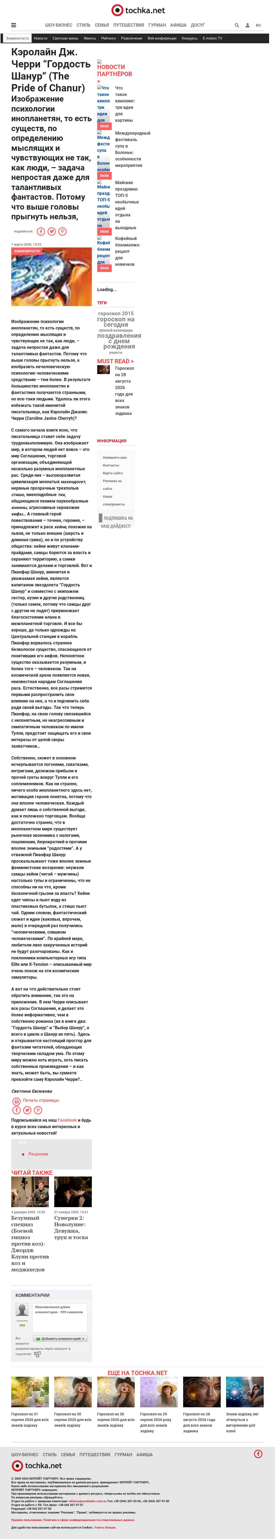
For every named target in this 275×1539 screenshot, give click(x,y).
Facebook (67, 1120)
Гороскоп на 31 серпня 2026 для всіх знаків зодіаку (30, 1419)
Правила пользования (26, 1520)
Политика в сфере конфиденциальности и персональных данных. (89, 1520)
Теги (102, 303)
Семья (102, 25)
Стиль (84, 25)
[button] (247, 25)
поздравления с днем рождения (119, 341)
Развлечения (131, 38)
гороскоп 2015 (116, 313)
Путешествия (128, 25)
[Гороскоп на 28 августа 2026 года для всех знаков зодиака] (103, 369)
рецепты (115, 352)
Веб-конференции (162, 38)
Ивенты (90, 38)
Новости (40, 38)
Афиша (178, 25)
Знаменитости (17, 38)
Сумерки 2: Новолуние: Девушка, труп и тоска (71, 1227)
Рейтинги (108, 38)
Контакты (111, 465)
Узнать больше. (105, 1527)
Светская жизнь (65, 38)
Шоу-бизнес (58, 25)
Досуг (198, 25)
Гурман (157, 25)
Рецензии (38, 1154)
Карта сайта (113, 473)
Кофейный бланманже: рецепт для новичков (127, 251)
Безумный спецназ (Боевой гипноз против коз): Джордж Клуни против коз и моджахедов (30, 1243)
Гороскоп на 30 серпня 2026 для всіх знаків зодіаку (73, 1419)
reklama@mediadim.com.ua (87, 1501)
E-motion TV (212, 38)
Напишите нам (115, 457)
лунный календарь (116, 330)
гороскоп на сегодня (116, 322)
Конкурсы (189, 38)
